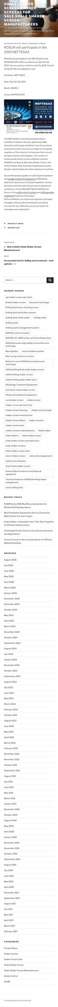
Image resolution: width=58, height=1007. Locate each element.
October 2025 (10, 610)
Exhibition (14, 228)
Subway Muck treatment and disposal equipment (23, 473)
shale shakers (12, 435)
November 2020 (12, 809)
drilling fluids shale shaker (18, 317)
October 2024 (10, 637)
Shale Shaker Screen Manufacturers (21, 970)
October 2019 (10, 854)
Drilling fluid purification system (21, 312)
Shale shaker (44, 430)
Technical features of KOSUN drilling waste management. (26, 481)
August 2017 (10, 903)
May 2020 (9, 826)
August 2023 (10, 682)
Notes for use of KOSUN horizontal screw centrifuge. (25, 363)
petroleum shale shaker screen (20, 390)
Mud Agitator (12, 351)
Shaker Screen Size (13, 959)
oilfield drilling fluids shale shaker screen (25, 369)
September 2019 (12, 859)
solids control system (26, 192)
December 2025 (12, 598)
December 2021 (11, 754)
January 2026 (10, 593)
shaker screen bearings (17, 410)
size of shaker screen (16, 456)
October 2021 (10, 765)
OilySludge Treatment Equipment (21, 385)
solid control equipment (40, 456)
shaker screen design (41, 410)
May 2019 (8, 881)
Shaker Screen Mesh (15, 420)
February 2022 (11, 748)
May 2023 (9, 698)
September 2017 (12, 898)
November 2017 (11, 892)
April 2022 (9, 737)
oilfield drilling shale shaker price (21, 380)
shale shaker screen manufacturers (22, 441)
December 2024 (12, 632)
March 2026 (10, 587)
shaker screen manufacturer (19, 415)
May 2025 (9, 615)
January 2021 (10, 804)
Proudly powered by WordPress (17, 1000)
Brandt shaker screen (16, 302)
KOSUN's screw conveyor (18, 333)
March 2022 (10, 743)
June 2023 (9, 693)
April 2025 (9, 621)
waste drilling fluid (14, 487)
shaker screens (36, 420)
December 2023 (12, 665)
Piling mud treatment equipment (21, 395)
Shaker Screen (11, 954)
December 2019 (11, 843)
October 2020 (10, 815)
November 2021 (11, 759)
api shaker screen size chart (19, 297)
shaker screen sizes (15, 425)
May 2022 (8, 732)
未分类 (7, 981)
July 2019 (8, 870)
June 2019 (9, 876)
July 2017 (8, 909)
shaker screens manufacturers (20, 430)
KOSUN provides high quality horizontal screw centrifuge (27, 344)
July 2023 (8, 687)
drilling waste (12, 323)
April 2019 (9, 887)
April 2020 (9, 831)
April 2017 (9, 920)
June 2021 (9, 787)
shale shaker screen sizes (18, 451)
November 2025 (12, 604)
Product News (16, 224)
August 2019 (10, 865)
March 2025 (10, 626)
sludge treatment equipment (22, 179)
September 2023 (12, 676)
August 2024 (10, 648)
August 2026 (10, 560)
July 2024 (8, 654)
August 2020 (10, 820)
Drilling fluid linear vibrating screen (22, 307)
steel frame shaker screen (18, 466)
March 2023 (10, 704)
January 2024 (10, 659)
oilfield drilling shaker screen (19, 374)
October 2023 (10, 671)
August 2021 (10, 776)
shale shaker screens (16, 446)
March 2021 (9, 798)
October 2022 (10, 715)
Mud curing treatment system (20, 356)
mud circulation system (33, 351)
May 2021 (8, 793)
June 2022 (9, 726)
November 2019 (11, 848)
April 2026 (9, 582)
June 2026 (9, 571)
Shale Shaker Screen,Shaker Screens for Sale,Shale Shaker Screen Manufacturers (24, 14)
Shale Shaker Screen (14, 965)
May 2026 (9, 576)
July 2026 (8, 565)
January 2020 (10, 837)
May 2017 (8, 915)
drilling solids (40, 317)
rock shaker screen (15, 400)
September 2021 (12, 770)
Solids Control (11, 976)
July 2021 (8, 782)
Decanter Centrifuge (39, 302)
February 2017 (11, 931)
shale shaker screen (33, 43)
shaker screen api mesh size (19, 405)
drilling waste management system (22, 328)
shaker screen (34, 400)
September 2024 (12, 643)
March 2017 (9, 926)
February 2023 (11, 709)
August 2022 (10, 720)
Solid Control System (16, 461)
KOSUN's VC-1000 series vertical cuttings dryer (28, 338)
